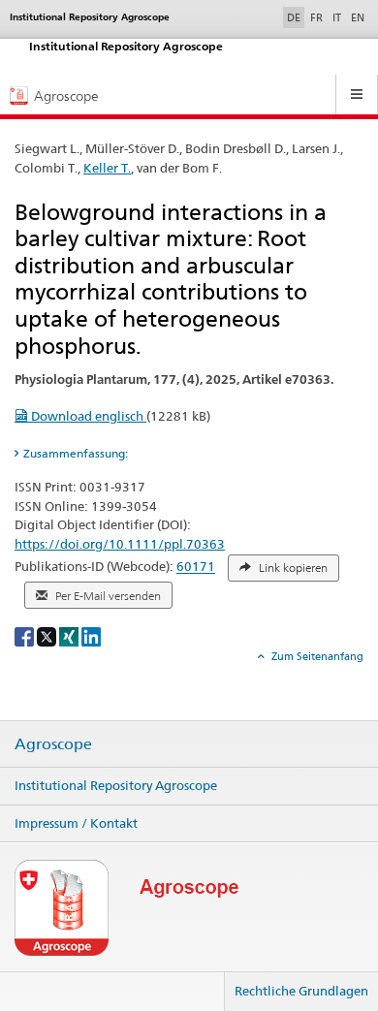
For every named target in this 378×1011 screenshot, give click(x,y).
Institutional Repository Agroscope (116, 785)
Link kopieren (292, 568)
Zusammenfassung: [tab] (75, 453)
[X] (48, 635)
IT (336, 17)
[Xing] (70, 635)
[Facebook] (26, 635)
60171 (195, 567)
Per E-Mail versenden (106, 596)
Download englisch (87, 416)
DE (295, 17)
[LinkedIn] (91, 635)
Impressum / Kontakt (76, 823)
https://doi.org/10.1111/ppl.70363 (120, 544)
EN (357, 17)
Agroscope (53, 744)
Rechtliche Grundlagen (301, 990)
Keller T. (107, 167)
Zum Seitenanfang (315, 656)
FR (316, 17)
